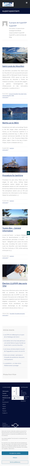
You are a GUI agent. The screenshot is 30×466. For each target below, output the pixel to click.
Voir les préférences (15, 462)
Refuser (15, 457)
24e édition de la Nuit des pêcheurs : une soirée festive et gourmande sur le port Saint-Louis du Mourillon (15, 343)
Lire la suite (5, 97)
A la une (11, 93)
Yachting (12, 148)
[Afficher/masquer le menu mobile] (27, 3)
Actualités (15, 93)
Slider (12, 95)
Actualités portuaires (20, 313)
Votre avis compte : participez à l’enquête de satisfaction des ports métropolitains (14, 357)
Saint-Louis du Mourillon (13, 66)
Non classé (21, 93)
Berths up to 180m (10, 123)
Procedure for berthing (12, 175)
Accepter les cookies (15, 453)
